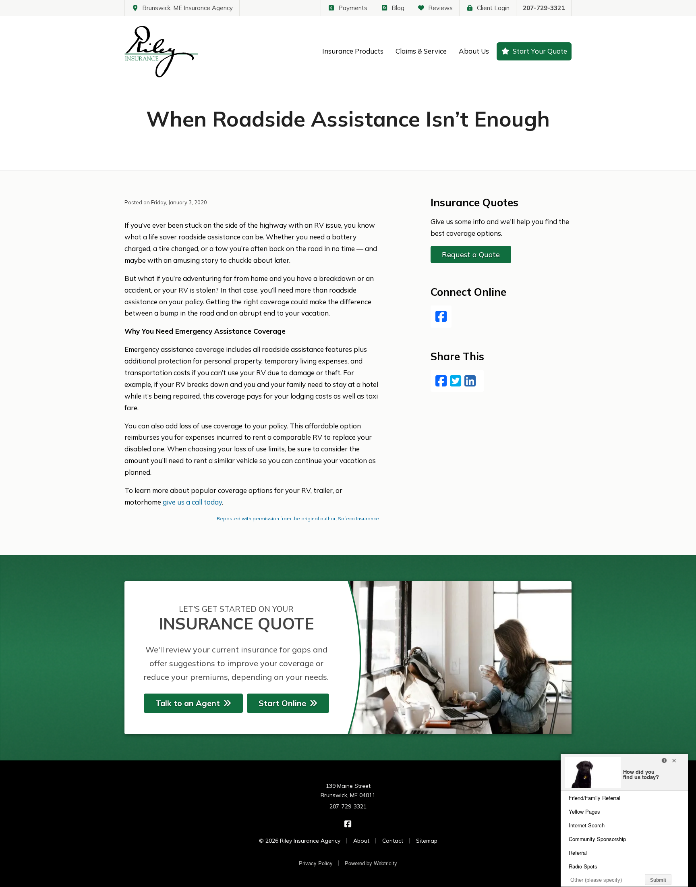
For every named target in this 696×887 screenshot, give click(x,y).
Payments (352, 8)
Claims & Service (421, 51)
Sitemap (426, 840)
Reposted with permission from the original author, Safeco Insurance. (298, 518)
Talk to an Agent (187, 703)
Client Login (493, 8)
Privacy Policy (316, 863)
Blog (398, 8)
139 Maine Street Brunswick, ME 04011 (348, 790)
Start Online (282, 703)
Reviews (440, 8)
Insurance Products (352, 51)
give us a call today (192, 502)
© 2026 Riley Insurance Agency (299, 840)
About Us (474, 51)
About (361, 840)
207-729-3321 (544, 8)
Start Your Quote (540, 51)
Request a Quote (471, 254)
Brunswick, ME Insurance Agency (187, 8)
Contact (392, 840)
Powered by (371, 863)
